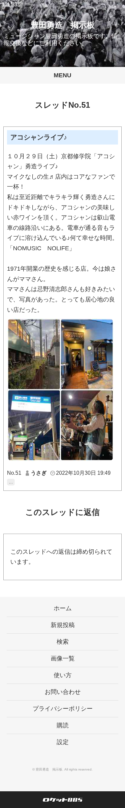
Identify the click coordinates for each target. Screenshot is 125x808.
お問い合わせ (63, 692)
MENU (62, 75)
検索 (63, 641)
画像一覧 (63, 658)
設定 (63, 742)
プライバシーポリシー (63, 708)
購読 (63, 725)
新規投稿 (63, 625)
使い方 (63, 675)
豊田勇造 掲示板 (63, 24)
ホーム (63, 608)
